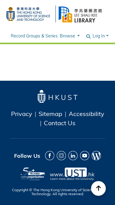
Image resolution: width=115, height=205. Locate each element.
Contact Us (59, 122)
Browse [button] (67, 35)
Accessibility (86, 113)
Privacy (21, 113)
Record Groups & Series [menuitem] (34, 36)
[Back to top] (98, 188)
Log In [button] (99, 36)
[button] (88, 36)
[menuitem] (69, 35)
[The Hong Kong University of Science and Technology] (28, 13)
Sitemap (50, 113)
